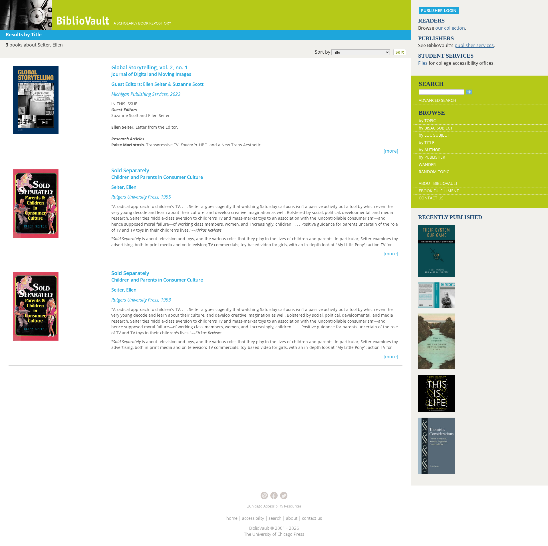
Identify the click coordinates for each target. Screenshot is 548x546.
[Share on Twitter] (283, 495)
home (231, 518)
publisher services (474, 45)
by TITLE (426, 142)
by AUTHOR (430, 149)
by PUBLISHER (432, 157)
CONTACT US (431, 198)
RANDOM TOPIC (434, 171)
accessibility (253, 518)
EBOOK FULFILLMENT (439, 190)
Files (423, 63)
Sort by (359, 52)
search (275, 518)
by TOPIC (427, 120)
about (291, 518)
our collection (450, 28)
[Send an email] (265, 495)
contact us (312, 518)
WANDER (427, 164)
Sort (400, 52)
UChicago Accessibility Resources (274, 506)
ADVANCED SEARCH (437, 100)
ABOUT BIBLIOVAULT (438, 183)
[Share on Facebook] (274, 495)
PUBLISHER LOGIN (438, 10)
